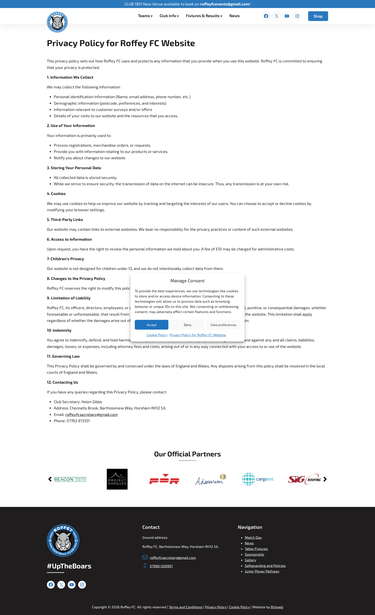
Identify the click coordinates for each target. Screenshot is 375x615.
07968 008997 (161, 566)
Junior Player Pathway (262, 571)
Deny (187, 325)
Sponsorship (254, 554)
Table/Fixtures (256, 549)
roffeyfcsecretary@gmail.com (91, 414)
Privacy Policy (216, 607)
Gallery (250, 560)
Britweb (277, 607)
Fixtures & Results (202, 15)
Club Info (168, 15)
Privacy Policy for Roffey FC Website (197, 335)
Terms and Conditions (185, 607)
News (234, 15)
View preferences (223, 325)
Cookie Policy (157, 335)
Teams (144, 15)
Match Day (253, 537)
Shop (318, 16)
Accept (152, 325)
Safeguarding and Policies (265, 565)
